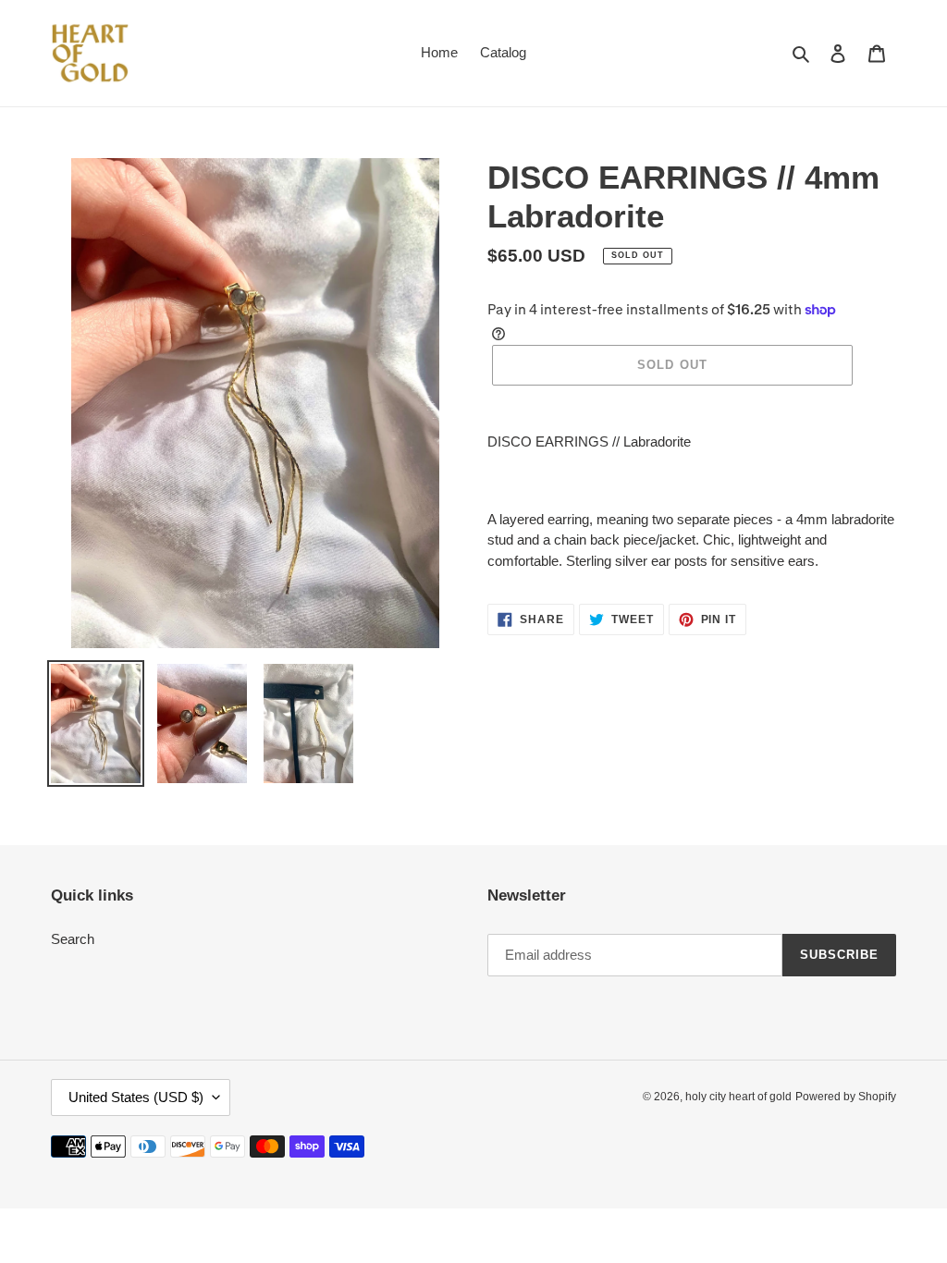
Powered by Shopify (845, 1096)
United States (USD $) (135, 1097)
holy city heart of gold (738, 1096)
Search (72, 939)
